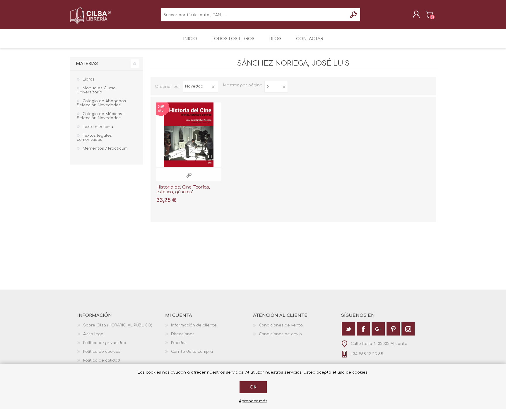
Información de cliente (194, 325)
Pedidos (179, 343)
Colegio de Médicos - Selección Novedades (101, 116)
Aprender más (253, 401)
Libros (89, 79)
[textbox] (254, 14)
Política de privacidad (104, 343)
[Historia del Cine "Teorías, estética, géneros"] (188, 134)
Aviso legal (94, 334)
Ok (253, 387)
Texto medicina (98, 127)
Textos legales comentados (94, 138)
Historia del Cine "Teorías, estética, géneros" (183, 189)
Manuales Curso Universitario (96, 90)
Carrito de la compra (429, 14)
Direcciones (182, 334)
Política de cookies (101, 352)
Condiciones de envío (280, 334)
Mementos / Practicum (105, 148)
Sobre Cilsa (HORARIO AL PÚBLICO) (117, 325)
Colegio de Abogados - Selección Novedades (103, 103)
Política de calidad (101, 360)
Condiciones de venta (281, 325)
